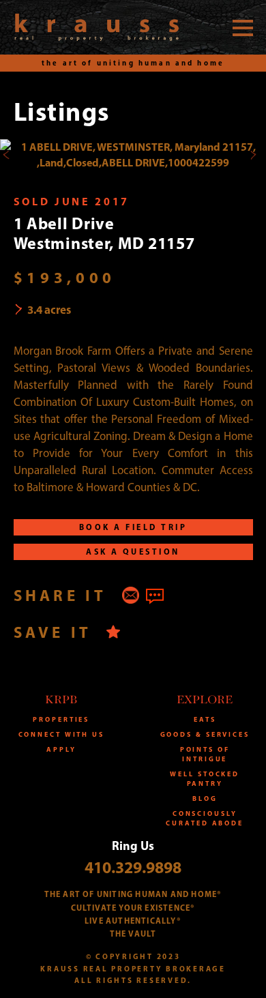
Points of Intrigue (205, 754)
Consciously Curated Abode (204, 818)
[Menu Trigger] (243, 27)
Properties (61, 719)
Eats (205, 719)
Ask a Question (133, 551)
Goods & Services (205, 734)
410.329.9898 (133, 867)
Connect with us (61, 734)
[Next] (252, 154)
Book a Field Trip (133, 527)
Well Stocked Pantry (204, 778)
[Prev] (6, 154)
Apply (61, 749)
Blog (205, 798)
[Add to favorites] (113, 632)
